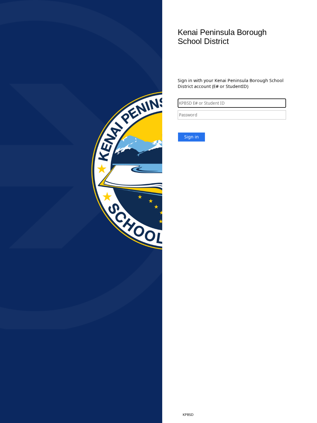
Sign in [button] (191, 137)
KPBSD (188, 414)
